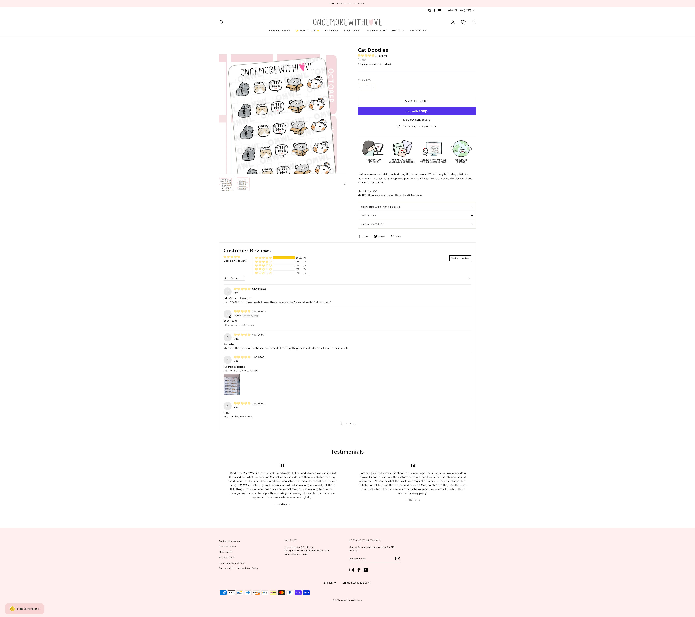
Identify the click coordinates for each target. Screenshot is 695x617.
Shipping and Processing (381, 207)
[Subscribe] (397, 558)
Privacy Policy (226, 557)
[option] (347, 3)
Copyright (368, 215)
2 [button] (346, 424)
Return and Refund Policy (232, 562)
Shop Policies (226, 552)
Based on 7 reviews (236, 260)
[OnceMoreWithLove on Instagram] (351, 570)
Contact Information (229, 541)
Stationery (352, 30)
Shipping (362, 64)
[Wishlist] (463, 22)
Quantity (365, 80)
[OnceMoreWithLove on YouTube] (366, 570)
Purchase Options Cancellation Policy (238, 568)
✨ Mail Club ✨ (308, 30)
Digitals (397, 30)
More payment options (417, 119)
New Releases (279, 30)
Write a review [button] (460, 258)
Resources (418, 30)
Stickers (331, 30)
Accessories (376, 30)
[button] (366, 55)
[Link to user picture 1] (232, 384)
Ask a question (373, 224)
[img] (242, 289)
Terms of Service (227, 546)
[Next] (343, 184)
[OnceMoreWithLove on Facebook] (359, 570)
